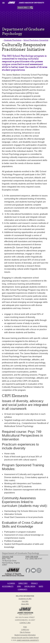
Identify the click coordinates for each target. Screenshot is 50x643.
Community (22, 589)
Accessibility (7, 586)
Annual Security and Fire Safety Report (25, 638)
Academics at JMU (25, 599)
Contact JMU (25, 623)
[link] (27, 572)
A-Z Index (11, 583)
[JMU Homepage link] (25, 615)
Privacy (34, 583)
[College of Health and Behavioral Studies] (13, 576)
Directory (23, 583)
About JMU (25, 604)
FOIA (25, 627)
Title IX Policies (25, 632)
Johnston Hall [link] (7, 557)
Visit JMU (25, 601)
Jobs (19, 586)
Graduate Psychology (13, 40)
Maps (41, 586)
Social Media (29, 586)
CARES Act (25, 630)
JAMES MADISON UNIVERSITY (28, 640)
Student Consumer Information (25, 635)
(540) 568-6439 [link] (31, 557)
